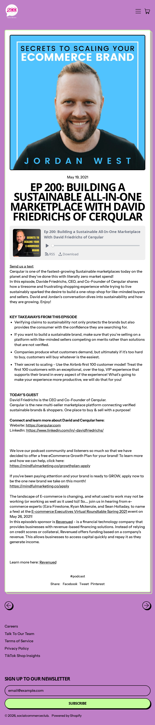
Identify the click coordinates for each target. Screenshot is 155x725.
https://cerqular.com (43, 425)
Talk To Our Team (19, 634)
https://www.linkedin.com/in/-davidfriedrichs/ (65, 430)
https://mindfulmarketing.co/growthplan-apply (50, 466)
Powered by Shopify (67, 716)
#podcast (77, 576)
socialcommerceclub (32, 716)
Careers (11, 626)
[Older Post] (9, 605)
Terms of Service (19, 641)
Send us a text (22, 266)
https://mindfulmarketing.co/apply (39, 486)
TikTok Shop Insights (22, 656)
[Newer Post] (146, 605)
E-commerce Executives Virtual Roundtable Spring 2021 (79, 511)
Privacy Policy (17, 648)
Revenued (64, 522)
